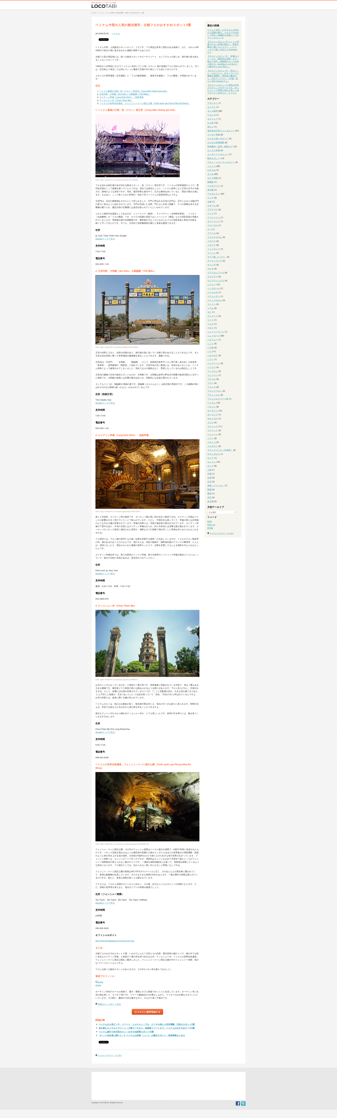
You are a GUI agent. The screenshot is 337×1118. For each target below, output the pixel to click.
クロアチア (212, 276)
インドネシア (213, 248)
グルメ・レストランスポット (221, 162)
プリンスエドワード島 (217, 398)
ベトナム (116, 33)
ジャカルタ (212, 292)
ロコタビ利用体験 (215, 142)
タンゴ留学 (212, 110)
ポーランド (212, 414)
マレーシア (212, 426)
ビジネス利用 (213, 150)
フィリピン (212, 371)
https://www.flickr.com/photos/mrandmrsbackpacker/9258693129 (124, 844)
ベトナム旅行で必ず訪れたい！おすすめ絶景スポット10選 (126, 1031)
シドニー (211, 284)
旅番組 (210, 181)
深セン (210, 126)
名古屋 (210, 501)
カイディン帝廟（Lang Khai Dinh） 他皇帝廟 (121, 97)
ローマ (210, 465)
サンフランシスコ (215, 280)
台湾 (209, 477)
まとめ (210, 173)
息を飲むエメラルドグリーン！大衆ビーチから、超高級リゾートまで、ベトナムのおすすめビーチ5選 (147, 1027)
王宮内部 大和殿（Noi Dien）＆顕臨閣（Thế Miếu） (124, 94)
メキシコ (211, 442)
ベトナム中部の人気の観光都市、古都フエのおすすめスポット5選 (124, 13)
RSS (209, 521)
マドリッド (212, 430)
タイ (209, 311)
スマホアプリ (213, 185)
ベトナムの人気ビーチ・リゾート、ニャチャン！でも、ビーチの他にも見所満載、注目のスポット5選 (147, 1024)
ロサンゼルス (213, 453)
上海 (209, 469)
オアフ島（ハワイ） (216, 256)
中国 (209, 473)
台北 (209, 481)
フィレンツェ (213, 217)
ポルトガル (212, 418)
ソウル (210, 308)
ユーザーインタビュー (217, 154)
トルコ (210, 323)
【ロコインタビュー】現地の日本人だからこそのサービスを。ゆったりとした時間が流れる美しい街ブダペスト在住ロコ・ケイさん (223, 88)
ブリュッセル (213, 394)
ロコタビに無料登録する (147, 1011)
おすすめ (211, 170)
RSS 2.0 (211, 524)
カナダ (210, 268)
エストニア (212, 118)
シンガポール (213, 288)
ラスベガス (212, 225)
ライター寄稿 (213, 134)
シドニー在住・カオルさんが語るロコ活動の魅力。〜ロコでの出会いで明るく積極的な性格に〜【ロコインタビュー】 (223, 33)
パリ (209, 351)
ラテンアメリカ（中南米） (220, 449)
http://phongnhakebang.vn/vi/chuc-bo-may (114, 940)
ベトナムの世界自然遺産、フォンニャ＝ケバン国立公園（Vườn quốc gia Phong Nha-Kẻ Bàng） (144, 103)
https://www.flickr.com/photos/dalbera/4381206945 (119, 347)
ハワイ (210, 359)
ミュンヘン (212, 434)
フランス (211, 386)
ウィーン (211, 252)
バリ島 (210, 347)
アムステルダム (214, 237)
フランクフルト (214, 390)
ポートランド (213, 221)
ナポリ (210, 327)
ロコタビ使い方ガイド (217, 138)
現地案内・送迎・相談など (220, 146)
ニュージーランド (215, 331)
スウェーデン (213, 296)
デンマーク (212, 315)
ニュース (211, 166)
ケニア (210, 197)
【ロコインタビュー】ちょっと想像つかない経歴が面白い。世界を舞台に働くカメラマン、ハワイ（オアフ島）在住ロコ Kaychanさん (223, 47)
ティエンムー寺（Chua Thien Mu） (116, 100)
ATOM (210, 528)
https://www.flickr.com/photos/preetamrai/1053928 (119, 179)
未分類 (210, 189)
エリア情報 (212, 177)
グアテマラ (212, 209)
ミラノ (210, 438)
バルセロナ (212, 355)
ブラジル (211, 379)
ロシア (210, 457)
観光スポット (213, 158)
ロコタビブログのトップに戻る (110, 1055)
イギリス (211, 241)
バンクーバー (213, 363)
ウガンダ (211, 114)
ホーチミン (212, 410)
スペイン (211, 304)
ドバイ (210, 213)
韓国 (209, 489)
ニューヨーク (213, 335)
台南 (209, 201)
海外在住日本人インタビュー (221, 130)
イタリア (211, 244)
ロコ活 (210, 122)
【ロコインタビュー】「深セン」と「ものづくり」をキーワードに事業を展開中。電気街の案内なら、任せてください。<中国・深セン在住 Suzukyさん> (223, 76)
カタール (211, 205)
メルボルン (212, 446)
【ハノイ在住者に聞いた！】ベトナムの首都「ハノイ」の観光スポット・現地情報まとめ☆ (142, 1035)
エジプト (211, 106)
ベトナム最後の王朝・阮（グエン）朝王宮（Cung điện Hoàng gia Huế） (133, 91)
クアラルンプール (215, 272)
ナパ (209, 229)
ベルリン (211, 406)
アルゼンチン (213, 193)
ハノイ (210, 343)
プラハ (210, 382)
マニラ (210, 422)
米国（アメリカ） (215, 485)
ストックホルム (214, 300)
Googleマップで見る (105, 238)
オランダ (211, 264)
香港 (209, 493)
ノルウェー (212, 339)
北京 (209, 497)
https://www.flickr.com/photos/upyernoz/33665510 (119, 679)
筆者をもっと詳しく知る (109, 1004)
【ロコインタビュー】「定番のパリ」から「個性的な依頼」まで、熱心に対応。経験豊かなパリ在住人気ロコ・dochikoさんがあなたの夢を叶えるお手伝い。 (223, 61)
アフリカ (211, 233)
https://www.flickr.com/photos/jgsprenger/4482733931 (120, 511)
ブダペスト (212, 102)
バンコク (211, 367)
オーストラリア (214, 260)
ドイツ (210, 319)
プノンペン (212, 375)
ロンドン (211, 461)
